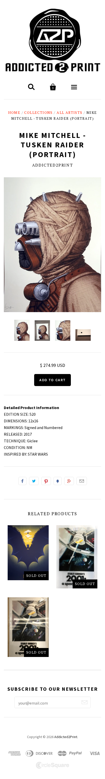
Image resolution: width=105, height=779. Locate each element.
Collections (38, 112)
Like (22, 481)
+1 (69, 481)
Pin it (46, 481)
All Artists (69, 112)
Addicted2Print (52, 165)
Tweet (34, 481)
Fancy (58, 481)
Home (14, 112)
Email (81, 481)
